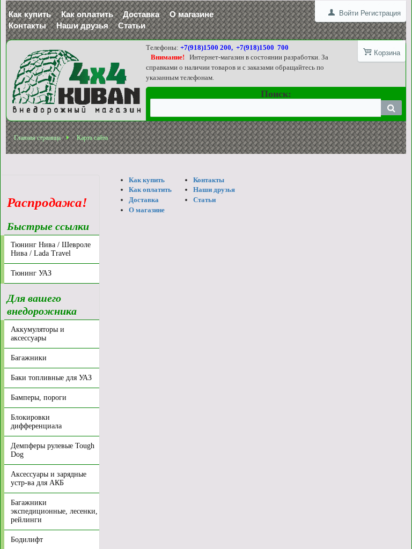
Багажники (29, 358)
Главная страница (37, 138)
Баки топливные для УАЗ (51, 378)
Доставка (141, 14)
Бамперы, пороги (39, 398)
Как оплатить (87, 14)
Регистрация (380, 13)
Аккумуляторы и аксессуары (37, 333)
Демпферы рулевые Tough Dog (52, 450)
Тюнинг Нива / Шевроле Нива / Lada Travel (51, 249)
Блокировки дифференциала (36, 421)
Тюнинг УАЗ (31, 273)
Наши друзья (82, 25)
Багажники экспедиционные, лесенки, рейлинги (54, 511)
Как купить (30, 14)
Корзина (387, 53)
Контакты (27, 25)
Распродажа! (47, 196)
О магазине (192, 14)
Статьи (131, 25)
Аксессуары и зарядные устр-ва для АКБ (48, 478)
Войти (348, 13)
